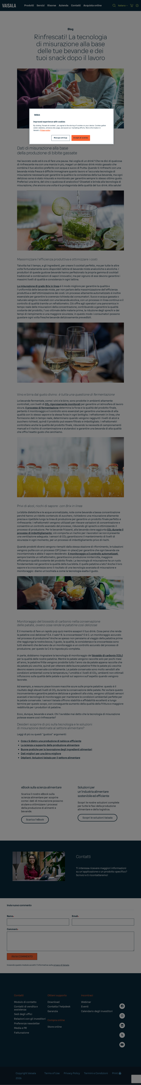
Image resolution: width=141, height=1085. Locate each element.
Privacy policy (45, 130)
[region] (71, 126)
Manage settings (60, 138)
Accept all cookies (80, 138)
